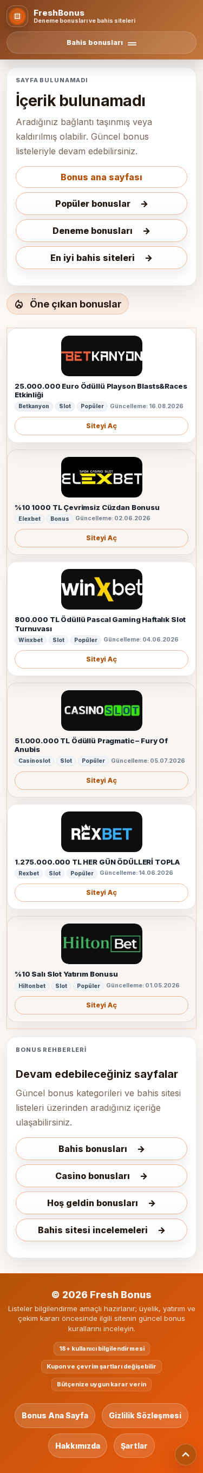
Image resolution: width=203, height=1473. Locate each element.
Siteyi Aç (101, 426)
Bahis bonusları (92, 1148)
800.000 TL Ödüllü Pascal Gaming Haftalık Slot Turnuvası (100, 623)
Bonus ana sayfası (101, 177)
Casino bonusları (92, 1175)
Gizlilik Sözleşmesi (145, 1415)
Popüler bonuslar (92, 203)
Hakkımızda (77, 1445)
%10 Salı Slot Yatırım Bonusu (66, 974)
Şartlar (134, 1445)
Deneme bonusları (93, 230)
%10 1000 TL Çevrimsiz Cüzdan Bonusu (87, 507)
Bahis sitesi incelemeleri (93, 1230)
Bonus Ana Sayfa (55, 1415)
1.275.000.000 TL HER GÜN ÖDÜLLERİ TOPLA (97, 861)
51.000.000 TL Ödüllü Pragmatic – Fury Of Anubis (91, 745)
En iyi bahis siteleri (92, 257)
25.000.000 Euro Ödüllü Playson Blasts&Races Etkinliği (101, 390)
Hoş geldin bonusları (92, 1202)
